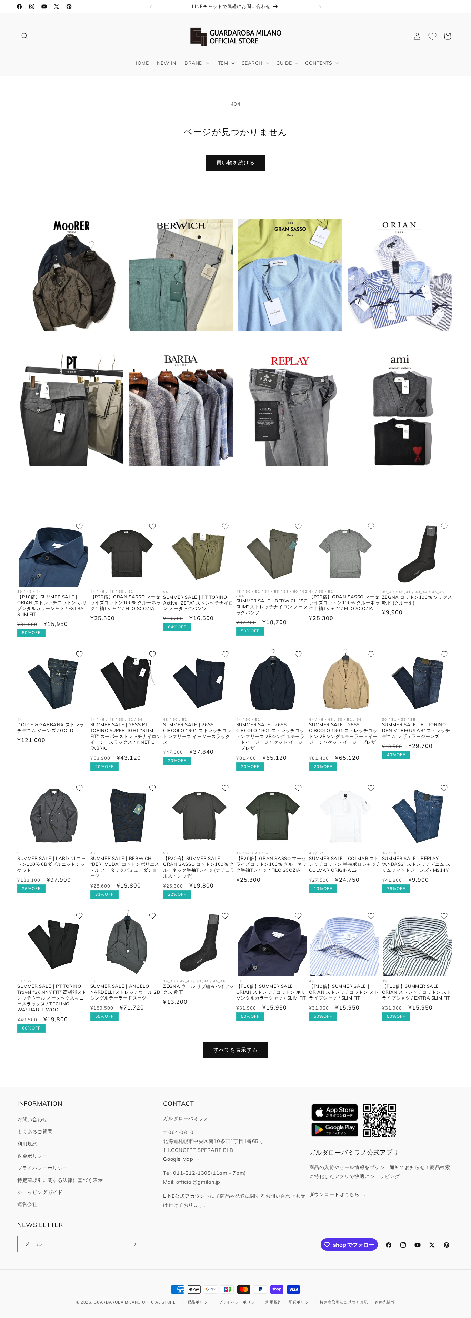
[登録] (133, 1244)
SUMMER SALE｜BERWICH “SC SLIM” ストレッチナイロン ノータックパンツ (272, 606)
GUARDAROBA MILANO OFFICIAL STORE (134, 1302)
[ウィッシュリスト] (432, 36)
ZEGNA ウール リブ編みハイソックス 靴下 (198, 989)
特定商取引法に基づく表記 (344, 1302)
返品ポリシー (200, 1302)
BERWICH (177, 342)
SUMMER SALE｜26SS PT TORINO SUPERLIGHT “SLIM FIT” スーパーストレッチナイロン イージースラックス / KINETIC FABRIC (125, 736)
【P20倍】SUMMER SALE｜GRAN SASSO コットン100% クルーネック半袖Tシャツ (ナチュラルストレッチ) (198, 867)
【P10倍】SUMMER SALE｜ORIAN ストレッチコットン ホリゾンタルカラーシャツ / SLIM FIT (271, 992)
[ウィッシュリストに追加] (79, 526)
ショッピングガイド (39, 1192)
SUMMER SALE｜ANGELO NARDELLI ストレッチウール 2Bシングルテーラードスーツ (125, 992)
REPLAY (286, 477)
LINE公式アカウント (186, 1196)
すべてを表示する (235, 1049)
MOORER (67, 342)
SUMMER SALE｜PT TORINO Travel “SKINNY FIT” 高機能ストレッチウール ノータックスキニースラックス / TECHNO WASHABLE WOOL (52, 997)
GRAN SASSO (286, 342)
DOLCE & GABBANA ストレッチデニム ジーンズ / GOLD (50, 727)
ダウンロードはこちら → (337, 1194)
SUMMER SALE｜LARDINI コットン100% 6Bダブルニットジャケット (51, 864)
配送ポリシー (301, 1302)
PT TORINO (67, 477)
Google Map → (181, 1159)
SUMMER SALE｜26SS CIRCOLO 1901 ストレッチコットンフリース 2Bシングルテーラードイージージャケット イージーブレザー (270, 736)
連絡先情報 (385, 1302)
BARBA (176, 477)
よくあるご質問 (34, 1131)
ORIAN (395, 342)
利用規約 (27, 1143)
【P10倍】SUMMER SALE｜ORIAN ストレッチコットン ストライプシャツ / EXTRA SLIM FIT (417, 992)
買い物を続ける (235, 162)
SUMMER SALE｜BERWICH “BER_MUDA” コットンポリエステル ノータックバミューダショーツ (124, 867)
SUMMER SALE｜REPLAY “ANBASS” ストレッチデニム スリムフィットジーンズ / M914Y (416, 864)
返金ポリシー (32, 1156)
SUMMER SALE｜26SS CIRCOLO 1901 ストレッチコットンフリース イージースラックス (197, 733)
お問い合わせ (32, 1119)
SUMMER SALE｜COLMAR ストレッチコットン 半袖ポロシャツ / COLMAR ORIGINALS (344, 864)
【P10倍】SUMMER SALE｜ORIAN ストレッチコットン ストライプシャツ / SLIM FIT (344, 992)
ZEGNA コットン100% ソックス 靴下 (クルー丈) (417, 600)
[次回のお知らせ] (320, 6)
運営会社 (27, 1204)
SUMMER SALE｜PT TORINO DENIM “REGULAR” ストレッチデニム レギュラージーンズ (416, 730)
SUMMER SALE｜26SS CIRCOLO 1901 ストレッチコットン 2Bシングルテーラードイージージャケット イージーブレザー (343, 736)
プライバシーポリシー (42, 1168)
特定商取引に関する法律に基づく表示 (60, 1180)
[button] (24, 36)
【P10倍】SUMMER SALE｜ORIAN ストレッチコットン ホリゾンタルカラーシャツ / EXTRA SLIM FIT (52, 605)
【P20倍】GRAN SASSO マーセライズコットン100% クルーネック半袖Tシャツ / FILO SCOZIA (125, 602)
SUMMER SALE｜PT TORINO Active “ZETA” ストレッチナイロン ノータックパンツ (198, 602)
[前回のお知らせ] (150, 6)
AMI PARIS (396, 477)
